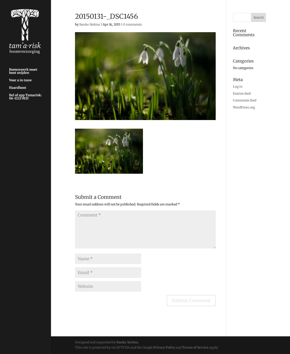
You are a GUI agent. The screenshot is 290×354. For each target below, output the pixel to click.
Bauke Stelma (89, 24)
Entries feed (242, 94)
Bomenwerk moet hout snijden (23, 71)
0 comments (132, 24)
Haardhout (17, 88)
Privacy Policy (164, 347)
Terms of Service (195, 347)
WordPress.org (244, 107)
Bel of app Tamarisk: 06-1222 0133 (25, 97)
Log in (237, 86)
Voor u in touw (20, 80)
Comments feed (244, 100)
